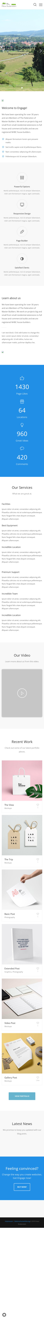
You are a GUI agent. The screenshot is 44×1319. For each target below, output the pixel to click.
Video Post (9, 1023)
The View (9, 804)
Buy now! (22, 1187)
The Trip (8, 859)
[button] (4, 1315)
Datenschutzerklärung (22, 1221)
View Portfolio (22, 1096)
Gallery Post (10, 1077)
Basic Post (9, 913)
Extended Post (12, 968)
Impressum (9, 1221)
